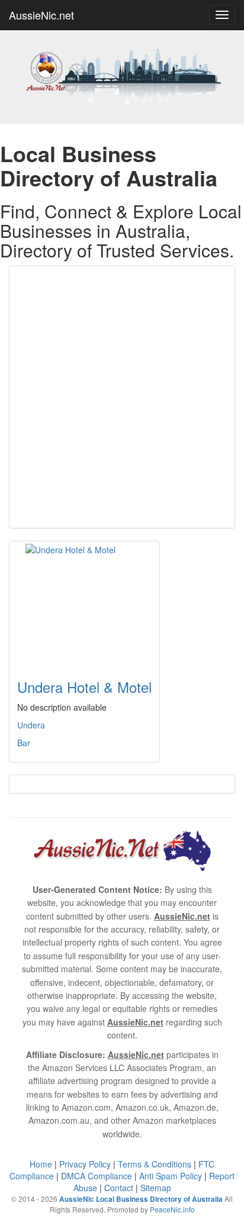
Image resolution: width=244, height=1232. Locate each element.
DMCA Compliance (96, 1176)
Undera (31, 725)
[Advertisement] (122, 397)
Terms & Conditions (154, 1164)
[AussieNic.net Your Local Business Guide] (122, 849)
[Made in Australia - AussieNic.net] (122, 75)
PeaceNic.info (172, 1209)
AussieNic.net (41, 14)
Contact (118, 1188)
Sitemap (155, 1188)
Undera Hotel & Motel (84, 686)
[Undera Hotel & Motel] (84, 603)
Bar (23, 743)
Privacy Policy (85, 1164)
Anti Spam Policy (170, 1176)
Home (41, 1164)
